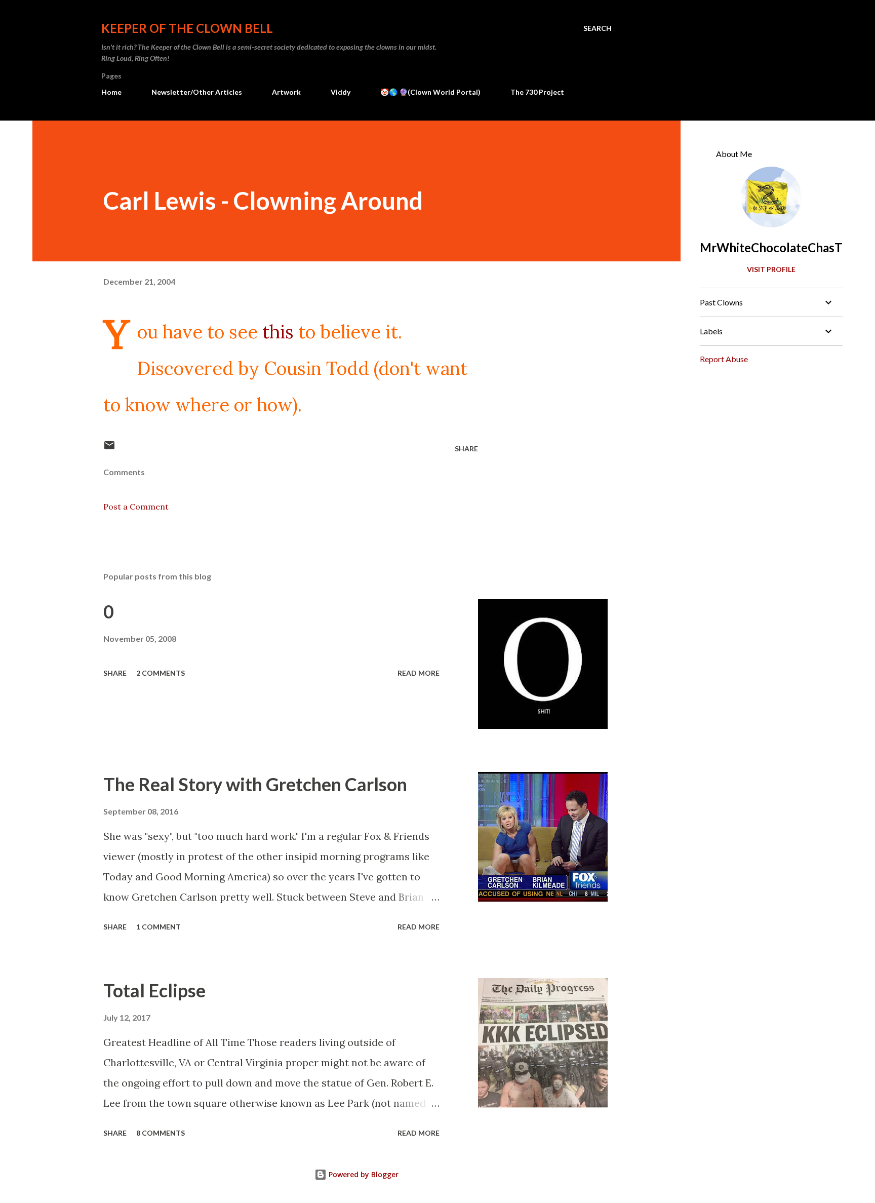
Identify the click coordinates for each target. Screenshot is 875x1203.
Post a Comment (136, 506)
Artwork (286, 92)
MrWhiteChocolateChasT (771, 247)
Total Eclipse (154, 990)
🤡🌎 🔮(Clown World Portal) (430, 92)
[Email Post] (109, 448)
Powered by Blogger (363, 1174)
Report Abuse (724, 359)
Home (111, 92)
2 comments (160, 673)
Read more (418, 673)
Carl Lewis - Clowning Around (263, 200)
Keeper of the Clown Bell (187, 28)
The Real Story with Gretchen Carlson (255, 784)
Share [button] (466, 448)
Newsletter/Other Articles (196, 92)
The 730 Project (537, 92)
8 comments (160, 1133)
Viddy (340, 92)
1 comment (158, 926)
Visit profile (771, 269)
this (278, 331)
